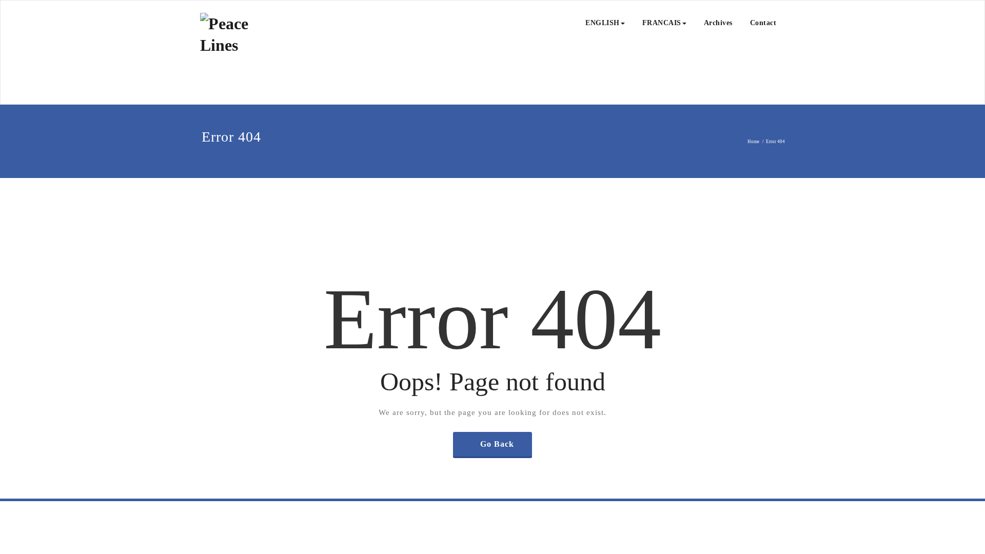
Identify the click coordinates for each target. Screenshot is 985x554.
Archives (718, 23)
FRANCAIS (661, 23)
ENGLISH (602, 23)
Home (753, 141)
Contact (763, 23)
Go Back (497, 444)
